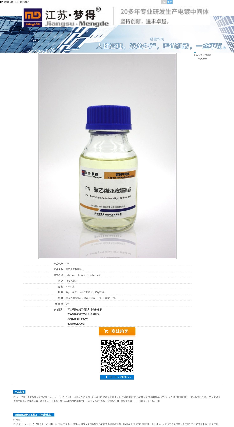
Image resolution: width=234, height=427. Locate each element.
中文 (169, 2)
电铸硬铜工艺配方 (76, 324)
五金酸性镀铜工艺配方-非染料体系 (84, 309)
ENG (164, 2)
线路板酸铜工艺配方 (77, 319)
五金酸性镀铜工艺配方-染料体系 (83, 314)
